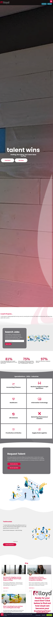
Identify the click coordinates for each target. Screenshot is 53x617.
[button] (51, 1)
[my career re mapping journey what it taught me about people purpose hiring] (14, 569)
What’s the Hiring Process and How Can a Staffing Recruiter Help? (13, 607)
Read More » (6, 588)
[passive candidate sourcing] (39, 569)
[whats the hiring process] (14, 598)
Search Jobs (8, 344)
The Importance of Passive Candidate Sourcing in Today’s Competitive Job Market (37, 578)
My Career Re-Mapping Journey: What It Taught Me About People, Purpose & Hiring (12, 578)
